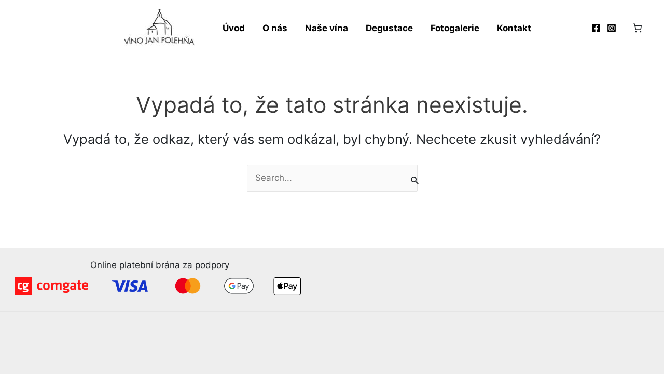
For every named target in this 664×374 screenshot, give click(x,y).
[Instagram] (611, 28)
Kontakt (514, 28)
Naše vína (326, 28)
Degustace (389, 28)
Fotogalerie (455, 28)
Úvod (234, 28)
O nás (274, 28)
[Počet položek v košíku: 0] (638, 28)
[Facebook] (596, 28)
